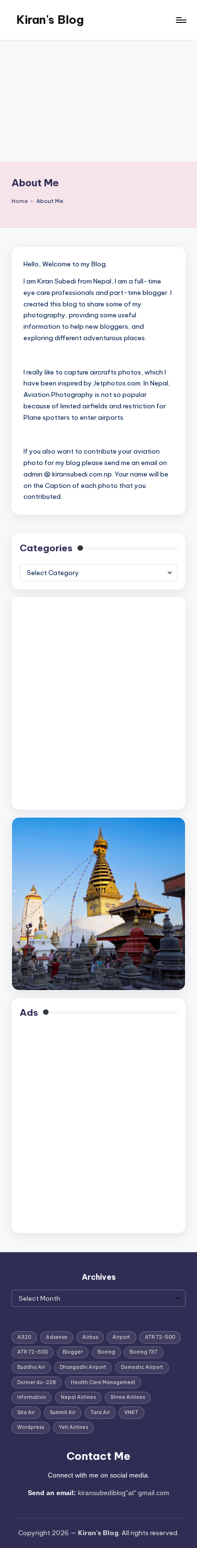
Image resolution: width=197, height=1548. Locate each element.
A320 (24, 1337)
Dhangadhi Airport (83, 1367)
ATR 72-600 (32, 1352)
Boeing (106, 1352)
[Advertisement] (98, 101)
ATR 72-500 (160, 1337)
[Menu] (181, 19)
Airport (121, 1337)
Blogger (73, 1352)
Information (31, 1397)
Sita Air (26, 1412)
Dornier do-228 (36, 1382)
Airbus (90, 1337)
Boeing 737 (143, 1352)
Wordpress (30, 1427)
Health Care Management (103, 1382)
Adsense (56, 1337)
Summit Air (63, 1412)
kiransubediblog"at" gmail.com (123, 1493)
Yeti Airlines (73, 1427)
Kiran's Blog (50, 19)
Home (19, 201)
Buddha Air (31, 1367)
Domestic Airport (142, 1367)
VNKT (131, 1412)
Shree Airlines (127, 1397)
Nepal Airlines (78, 1397)
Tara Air (100, 1412)
